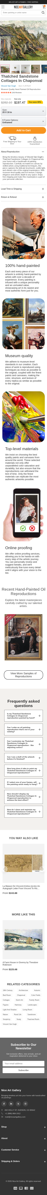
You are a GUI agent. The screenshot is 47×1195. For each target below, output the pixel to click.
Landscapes (32, 1005)
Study (19, 1019)
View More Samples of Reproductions (23, 675)
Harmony (18, 1005)
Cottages (6, 1000)
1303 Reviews (16, 93)
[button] (8, 639)
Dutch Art (19, 1000)
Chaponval (21, 995)
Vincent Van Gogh (8, 86)
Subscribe (23, 1070)
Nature (5, 1014)
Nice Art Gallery (23, 6)
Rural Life (17, 1014)
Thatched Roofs (33, 1019)
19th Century (8, 990)
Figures (5, 1005)
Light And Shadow (9, 1010)
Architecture (23, 990)
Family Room (34, 1000)
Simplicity (6, 1019)
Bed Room (7, 995)
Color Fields (35, 995)
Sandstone (32, 1014)
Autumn (37, 990)
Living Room (27, 1010)
